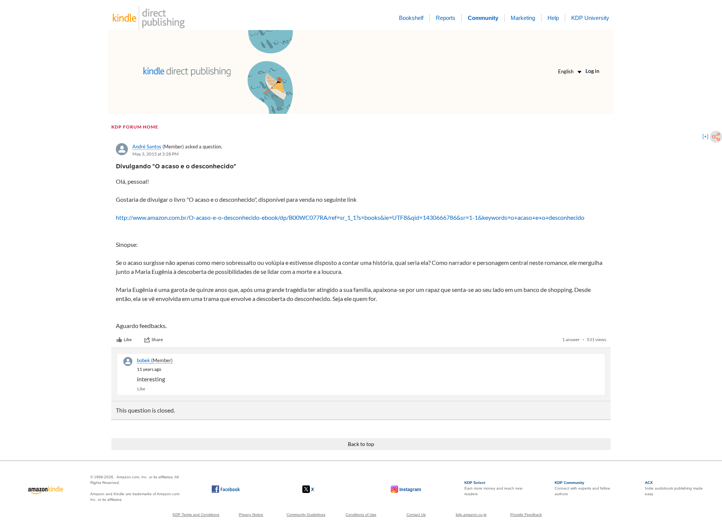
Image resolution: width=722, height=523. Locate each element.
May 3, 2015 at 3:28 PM (155, 154)
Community (483, 18)
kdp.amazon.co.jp (471, 514)
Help (553, 18)
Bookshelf (411, 18)
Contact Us (416, 514)
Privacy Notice (251, 514)
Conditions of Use (361, 514)
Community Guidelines (306, 514)
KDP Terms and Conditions (196, 514)
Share (157, 339)
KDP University (590, 18)
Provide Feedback (526, 514)
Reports (445, 18)
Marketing (523, 18)
